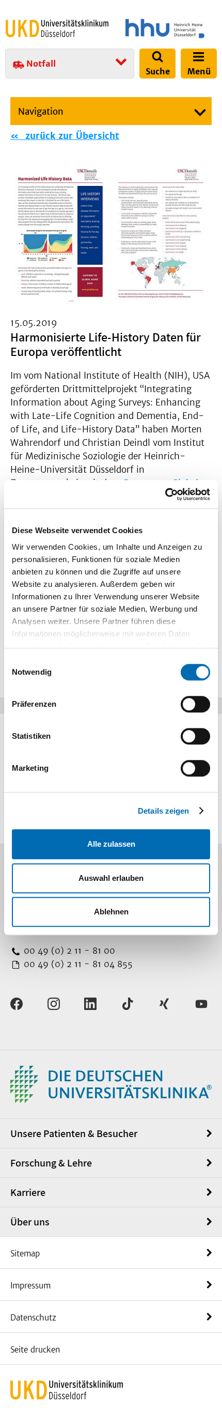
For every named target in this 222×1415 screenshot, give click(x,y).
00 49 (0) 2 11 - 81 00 (68, 950)
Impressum (30, 1285)
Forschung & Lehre (51, 1163)
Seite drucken (35, 1350)
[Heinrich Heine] (165, 28)
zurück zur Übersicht (70, 136)
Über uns (30, 1222)
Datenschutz (33, 1318)
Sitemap (25, 1253)
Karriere (27, 1192)
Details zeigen (163, 810)
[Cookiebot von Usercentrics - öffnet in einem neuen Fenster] (165, 494)
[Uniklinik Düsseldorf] (57, 28)
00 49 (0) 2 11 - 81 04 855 (77, 964)
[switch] (195, 704)
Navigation (41, 111)
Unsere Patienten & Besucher (73, 1133)
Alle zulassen (111, 843)
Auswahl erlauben (111, 878)
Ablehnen (111, 911)
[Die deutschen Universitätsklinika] (111, 1084)
